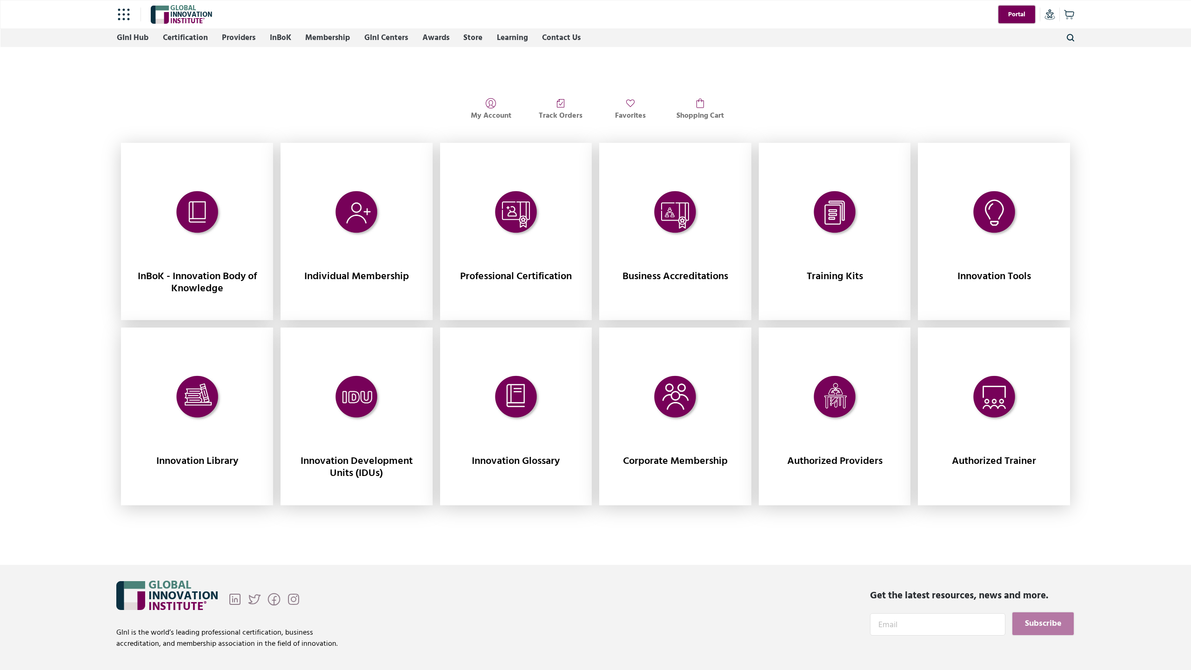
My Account (491, 115)
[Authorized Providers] (835, 397)
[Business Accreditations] (675, 212)
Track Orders (560, 115)
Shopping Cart (700, 115)
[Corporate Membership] (675, 397)
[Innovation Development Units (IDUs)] (356, 397)
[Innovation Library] (197, 397)
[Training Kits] (835, 212)
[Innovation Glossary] (516, 397)
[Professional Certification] (516, 212)
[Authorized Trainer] (994, 397)
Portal (1016, 14)
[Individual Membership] (356, 212)
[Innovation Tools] (994, 212)
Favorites (630, 115)
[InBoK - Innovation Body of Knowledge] (197, 212)
